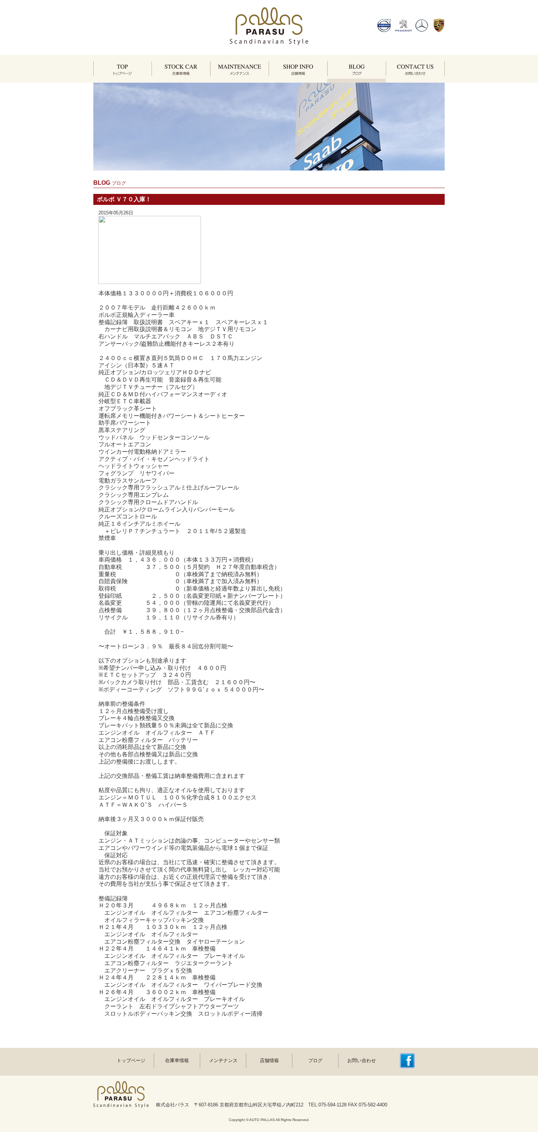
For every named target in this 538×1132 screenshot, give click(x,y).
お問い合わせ (361, 1060)
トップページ (131, 1060)
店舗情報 (269, 1060)
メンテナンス (223, 1060)
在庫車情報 (177, 1060)
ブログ (315, 1060)
